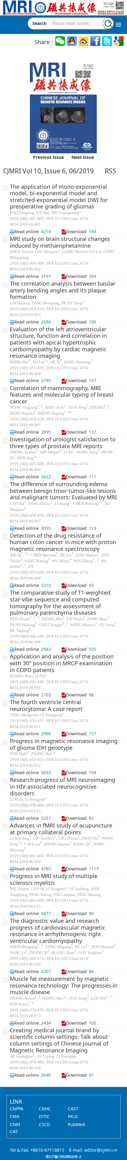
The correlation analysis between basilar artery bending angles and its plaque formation (62, 290)
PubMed (76, 1124)
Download (76, 231)
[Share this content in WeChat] (60, 41)
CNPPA (16, 1109)
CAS (14, 1131)
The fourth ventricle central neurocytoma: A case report (46, 705)
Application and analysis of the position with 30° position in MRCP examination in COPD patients (62, 663)
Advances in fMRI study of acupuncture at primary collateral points (61, 829)
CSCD (44, 1124)
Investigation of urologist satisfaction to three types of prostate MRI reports (63, 443)
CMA (14, 1116)
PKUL (73, 1116)
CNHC (45, 1109)
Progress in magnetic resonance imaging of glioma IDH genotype (63, 744)
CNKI (15, 1124)
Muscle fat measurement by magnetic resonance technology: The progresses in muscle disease (63, 985)
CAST (73, 1109)
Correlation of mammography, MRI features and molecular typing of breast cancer (62, 394)
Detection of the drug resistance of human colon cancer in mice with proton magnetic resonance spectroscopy (63, 542)
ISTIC (44, 1116)
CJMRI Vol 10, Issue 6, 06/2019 (48, 171)
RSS (110, 171)
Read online (26, 231)
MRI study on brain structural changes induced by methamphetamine (60, 242)
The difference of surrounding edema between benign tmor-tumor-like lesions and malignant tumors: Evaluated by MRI (63, 490)
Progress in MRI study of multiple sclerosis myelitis (53, 879)
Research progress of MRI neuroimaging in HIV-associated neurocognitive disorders (62, 786)
